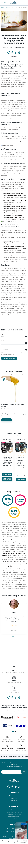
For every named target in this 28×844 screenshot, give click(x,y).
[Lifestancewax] (14, 2)
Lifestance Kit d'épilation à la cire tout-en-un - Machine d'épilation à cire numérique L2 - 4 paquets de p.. (21, 462)
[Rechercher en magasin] (5, 2)
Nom (2, 334)
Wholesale (14, 800)
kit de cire (14, 798)
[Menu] (2, 2)
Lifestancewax (8, 836)
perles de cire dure (14, 796)
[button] (13, 731)
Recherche (14, 809)
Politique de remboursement (14, 812)
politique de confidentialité (14, 814)
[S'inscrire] (24, 772)
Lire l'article (6, 420)
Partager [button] (14, 56)
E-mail (2, 340)
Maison (2, 7)
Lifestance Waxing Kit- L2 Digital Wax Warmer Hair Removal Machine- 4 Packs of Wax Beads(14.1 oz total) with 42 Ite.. (7, 462)
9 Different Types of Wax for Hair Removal (14, 405)
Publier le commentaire (9, 358)
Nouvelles (8, 7)
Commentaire (4, 347)
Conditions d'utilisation (14, 819)
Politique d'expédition (14, 816)
